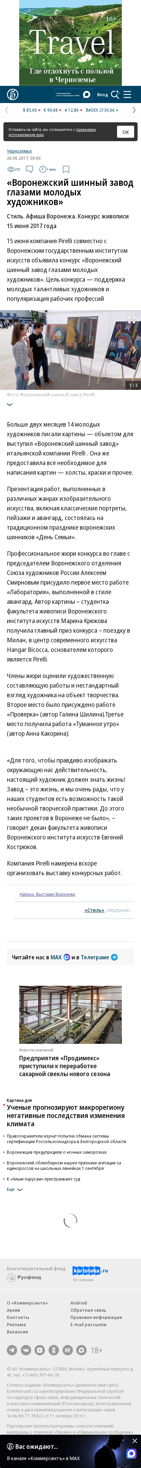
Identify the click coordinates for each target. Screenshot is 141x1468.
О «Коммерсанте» (27, 1303)
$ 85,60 (30, 110)
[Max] (81, 1350)
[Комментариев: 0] (29, 169)
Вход (102, 94)
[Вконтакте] (26, 1350)
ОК (126, 131)
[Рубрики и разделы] (127, 94)
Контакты (18, 1317)
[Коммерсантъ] (12, 94)
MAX (56, 957)
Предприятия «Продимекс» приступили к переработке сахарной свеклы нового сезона (64, 1066)
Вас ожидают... (36, 1446)
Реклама (16, 1324)
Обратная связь (88, 1310)
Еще (11, 1189)
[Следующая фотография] (134, 350)
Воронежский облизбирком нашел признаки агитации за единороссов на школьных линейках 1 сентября (64, 1165)
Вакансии (17, 1332)
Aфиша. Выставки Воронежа (47, 894)
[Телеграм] (12, 1350)
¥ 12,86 (72, 110)
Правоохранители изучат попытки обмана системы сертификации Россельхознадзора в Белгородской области (66, 1138)
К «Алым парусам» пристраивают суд (43, 1179)
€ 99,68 (51, 110)
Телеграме (95, 957)
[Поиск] (115, 94)
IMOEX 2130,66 (100, 110)
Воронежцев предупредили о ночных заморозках (57, 1152)
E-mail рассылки (88, 1324)
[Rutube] (68, 1350)
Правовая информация (96, 1317)
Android (78, 1303)
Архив (13, 1310)
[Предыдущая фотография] (7, 350)
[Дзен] (40, 1350)
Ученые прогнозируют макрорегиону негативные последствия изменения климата (66, 1115)
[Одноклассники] (54, 1350)
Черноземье (19, 151)
